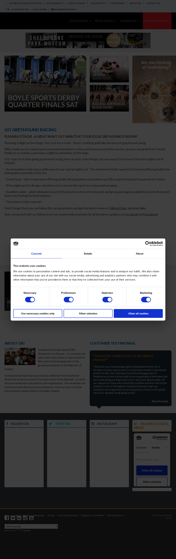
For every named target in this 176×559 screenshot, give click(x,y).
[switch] (69, 299)
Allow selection (88, 313)
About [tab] (139, 253)
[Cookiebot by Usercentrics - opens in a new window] (148, 243)
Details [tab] (88, 253)
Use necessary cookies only (37, 313)
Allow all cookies (138, 313)
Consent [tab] (36, 253)
